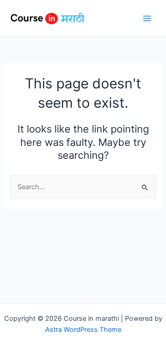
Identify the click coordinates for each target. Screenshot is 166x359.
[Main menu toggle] (147, 18)
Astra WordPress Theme (83, 329)
